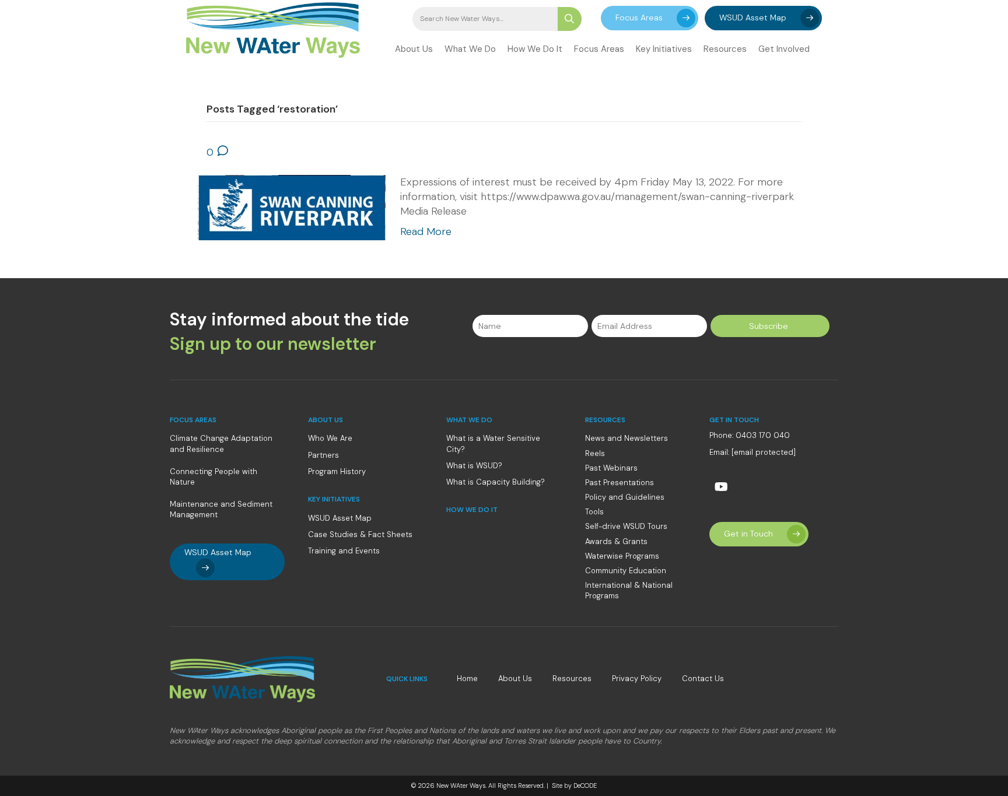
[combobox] (485, 19)
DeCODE (584, 785)
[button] (649, 18)
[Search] (570, 19)
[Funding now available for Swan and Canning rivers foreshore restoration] (292, 206)
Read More (426, 232)
